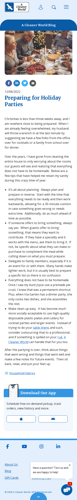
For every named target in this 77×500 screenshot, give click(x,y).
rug (59, 337)
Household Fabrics (22, 373)
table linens (41, 328)
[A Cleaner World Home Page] (17, 7)
